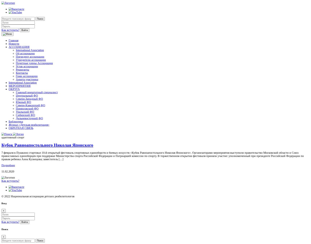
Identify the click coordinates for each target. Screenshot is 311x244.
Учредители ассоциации (31, 59)
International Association (30, 50)
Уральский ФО (25, 111)
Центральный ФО (27, 95)
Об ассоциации (25, 53)
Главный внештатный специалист (37, 92)
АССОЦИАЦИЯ (19, 46)
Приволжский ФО (27, 108)
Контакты (22, 72)
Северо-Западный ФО (29, 98)
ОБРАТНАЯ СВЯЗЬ (21, 128)
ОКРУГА (14, 89)
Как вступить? (10, 30)
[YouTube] (15, 12)
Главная (13, 40)
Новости (14, 43)
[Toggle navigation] (7, 34)
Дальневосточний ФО (29, 118)
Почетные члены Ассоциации (34, 63)
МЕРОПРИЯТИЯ (20, 85)
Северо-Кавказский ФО (30, 105)
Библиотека (16, 121)
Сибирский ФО (25, 115)
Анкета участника (27, 79)
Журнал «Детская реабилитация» (29, 124)
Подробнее (8, 165)
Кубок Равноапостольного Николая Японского (47, 145)
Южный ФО (23, 102)
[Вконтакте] (16, 9)
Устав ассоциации (27, 66)
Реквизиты (22, 69)
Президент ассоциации (30, 56)
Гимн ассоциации (27, 76)
